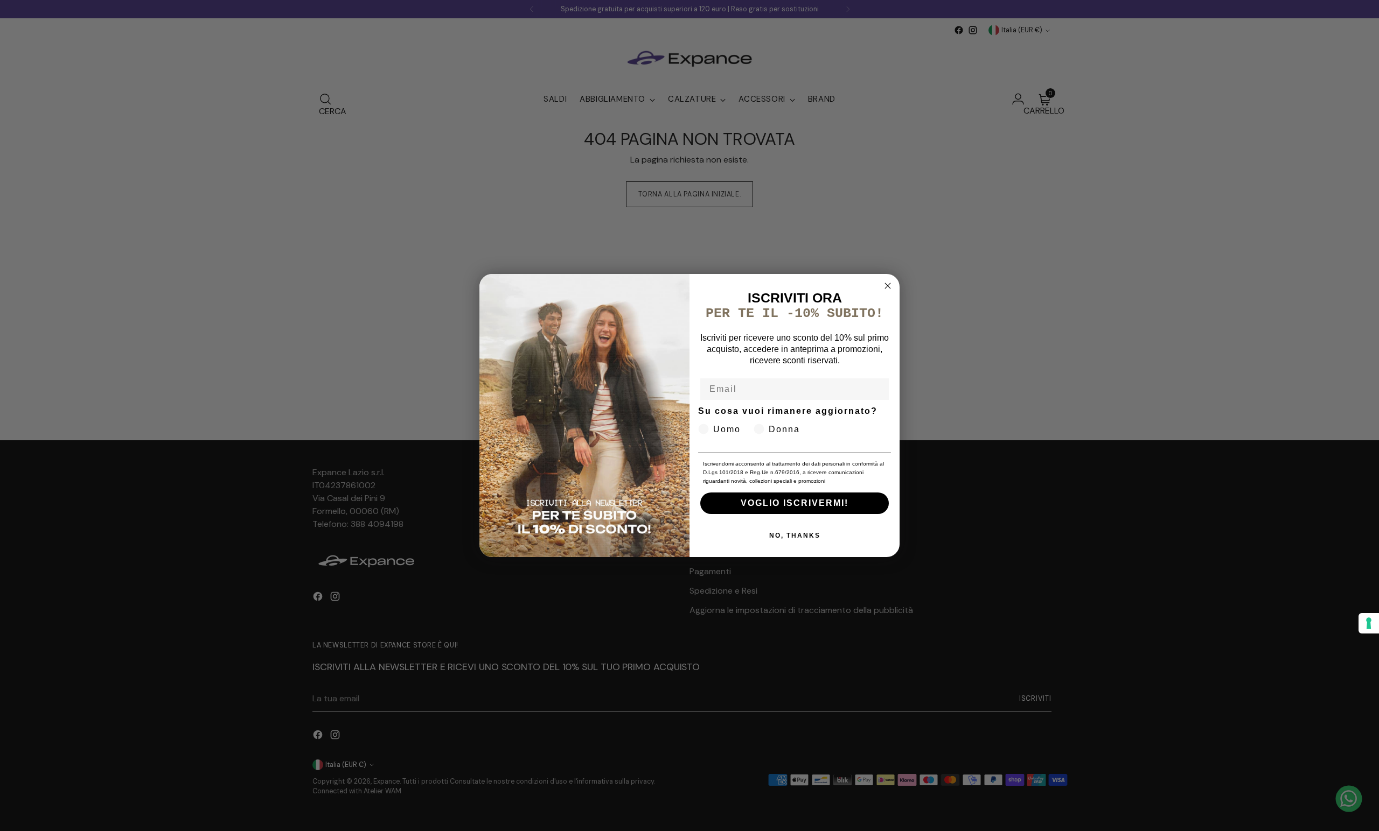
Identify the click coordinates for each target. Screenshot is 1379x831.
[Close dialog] (887, 285)
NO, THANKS (794, 535)
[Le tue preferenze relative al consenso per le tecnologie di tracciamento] (1369, 623)
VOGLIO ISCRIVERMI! (794, 503)
